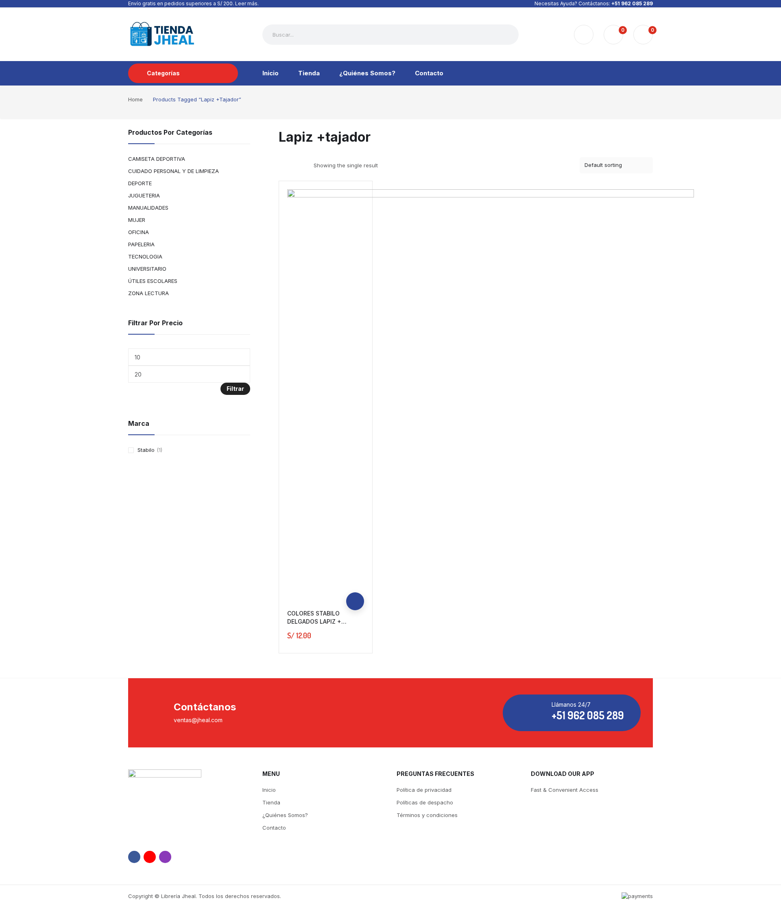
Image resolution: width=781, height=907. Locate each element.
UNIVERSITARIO (147, 268)
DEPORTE (140, 183)
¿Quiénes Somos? (285, 815)
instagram (165, 857)
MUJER (136, 220)
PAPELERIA (141, 244)
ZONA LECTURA (148, 293)
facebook (134, 857)
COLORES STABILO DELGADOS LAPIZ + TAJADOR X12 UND (314, 621)
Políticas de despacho (425, 802)
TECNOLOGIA (145, 256)
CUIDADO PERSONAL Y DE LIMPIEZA (173, 171)
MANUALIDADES (148, 207)
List (298, 165)
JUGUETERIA (144, 195)
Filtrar (235, 388)
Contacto (274, 827)
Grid (284, 165)
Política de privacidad (424, 790)
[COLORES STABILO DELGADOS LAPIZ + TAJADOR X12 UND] (490, 392)
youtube (150, 857)
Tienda (271, 802)
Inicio (269, 790)
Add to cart (355, 601)
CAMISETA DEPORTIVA (156, 159)
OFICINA (138, 232)
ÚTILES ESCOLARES (152, 281)
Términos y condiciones (427, 815)
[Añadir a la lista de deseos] (355, 565)
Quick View (355, 583)
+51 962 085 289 (632, 3)
